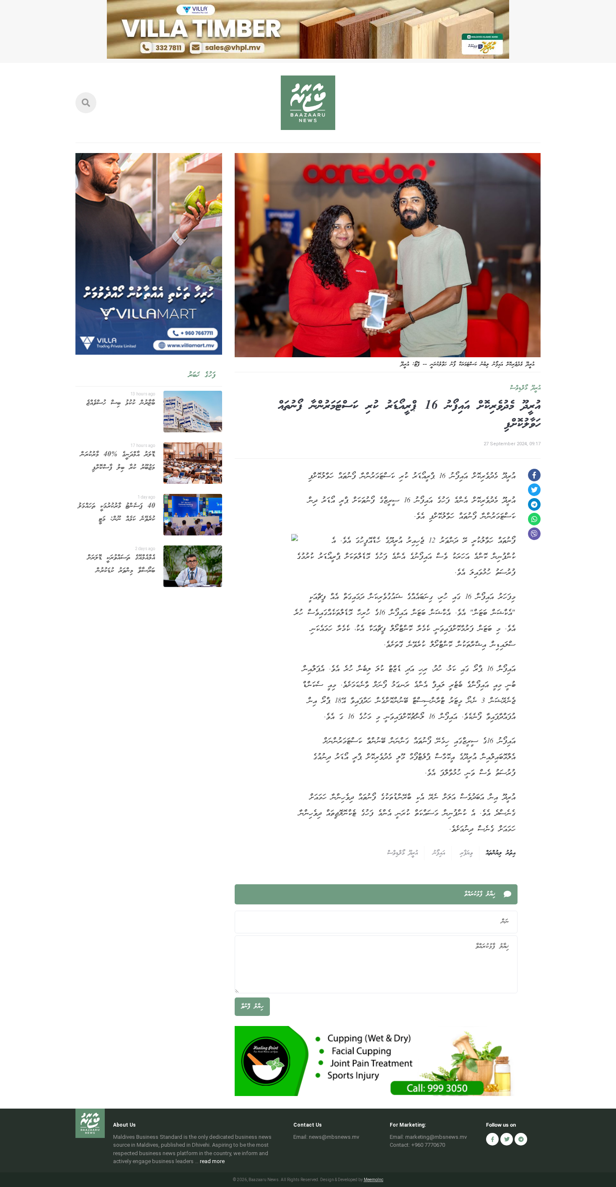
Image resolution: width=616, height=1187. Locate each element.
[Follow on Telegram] (521, 1139)
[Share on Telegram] (534, 504)
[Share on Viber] (534, 533)
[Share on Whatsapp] (534, 519)
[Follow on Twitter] (506, 1139)
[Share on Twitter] (534, 489)
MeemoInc (373, 1179)
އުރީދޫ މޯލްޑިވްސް (525, 388)
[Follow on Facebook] (492, 1139)
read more (212, 1161)
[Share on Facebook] (534, 475)
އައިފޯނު (439, 853)
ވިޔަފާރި (466, 853)
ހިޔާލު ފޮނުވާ (252, 1007)
